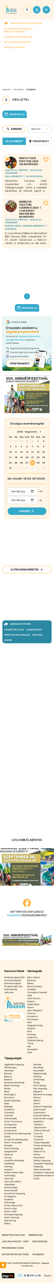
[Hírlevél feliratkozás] (3, 1265)
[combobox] (31, 129)
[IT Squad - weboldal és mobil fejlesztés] (48, 1276)
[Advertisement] (27, 268)
